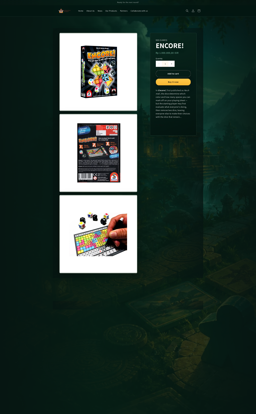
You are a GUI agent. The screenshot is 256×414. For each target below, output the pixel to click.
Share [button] (161, 125)
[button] (187, 11)
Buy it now (173, 82)
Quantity (159, 58)
